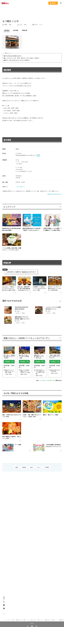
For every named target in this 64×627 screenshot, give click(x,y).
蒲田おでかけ (47, 619)
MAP (38, 155)
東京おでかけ (33, 619)
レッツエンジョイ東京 (10, 619)
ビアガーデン (51, 380)
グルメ (39, 467)
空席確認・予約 (9, 361)
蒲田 (17, 467)
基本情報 (7, 139)
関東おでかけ (19, 619)
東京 (32, 467)
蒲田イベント (55, 619)
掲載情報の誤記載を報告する (54, 194)
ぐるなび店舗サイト (20, 186)
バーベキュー (43, 380)
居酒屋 (47, 467)
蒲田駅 (24, 467)
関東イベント (26, 619)
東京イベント (40, 619)
